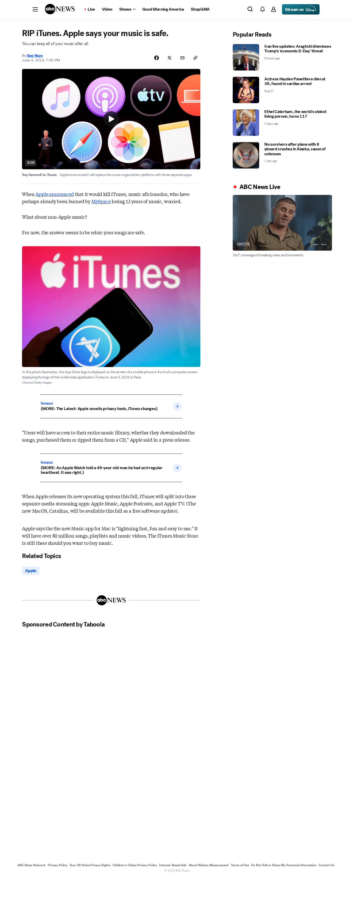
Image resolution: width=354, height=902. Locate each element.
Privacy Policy (57, 865)
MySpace (101, 201)
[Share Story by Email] (182, 58)
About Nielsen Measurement (209, 865)
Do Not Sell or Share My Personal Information (283, 865)
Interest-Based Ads (173, 865)
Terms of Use (240, 865)
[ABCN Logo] (60, 9)
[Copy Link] (195, 58)
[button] (35, 9)
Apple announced (55, 194)
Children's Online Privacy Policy (134, 865)
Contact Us (326, 865)
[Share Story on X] (169, 58)
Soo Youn (35, 55)
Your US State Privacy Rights (89, 865)
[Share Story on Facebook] (156, 58)
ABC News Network (32, 865)
